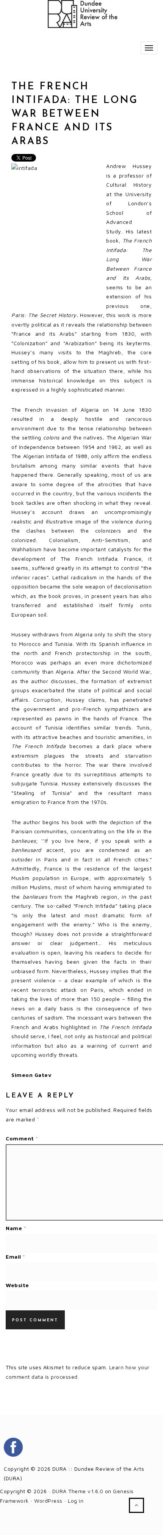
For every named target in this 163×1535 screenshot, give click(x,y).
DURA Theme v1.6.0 (77, 1491)
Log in (75, 1500)
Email (15, 1256)
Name (16, 1228)
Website (17, 1285)
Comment (22, 1138)
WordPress (48, 1500)
